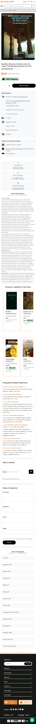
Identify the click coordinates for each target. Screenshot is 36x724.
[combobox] (18, 6)
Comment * (6, 492)
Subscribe (28, 663)
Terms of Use (20, 538)
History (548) (6, 605)
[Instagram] (18, 709)
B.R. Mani (27, 315)
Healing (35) (6, 592)
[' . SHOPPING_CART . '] (32, 1)
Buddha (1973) (7, 571)
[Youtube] (23, 709)
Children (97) (6, 578)
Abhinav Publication (20, 97)
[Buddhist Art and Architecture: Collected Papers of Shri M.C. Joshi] (29, 309)
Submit (9, 542)
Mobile (5, 528)
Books (6, 10)
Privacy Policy (29, 538)
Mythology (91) (7, 626)
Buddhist (10, 10)
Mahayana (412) (7, 619)
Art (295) (5, 558)
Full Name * (6, 506)
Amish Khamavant (12, 363)
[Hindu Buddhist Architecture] (11, 356)
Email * (5, 517)
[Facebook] (11, 709)
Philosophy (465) (7, 632)
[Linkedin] (20, 709)
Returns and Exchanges (14, 149)
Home (2, 10)
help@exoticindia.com (9, 435)
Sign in (25, 1)
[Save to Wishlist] (15, 69)
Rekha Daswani (11, 315)
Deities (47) (6, 585)
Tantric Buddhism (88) (9, 646)
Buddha (14, 10)
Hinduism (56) (7, 598)
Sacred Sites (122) (8, 639)
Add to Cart (23, 85)
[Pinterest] (16, 709)
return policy (6, 412)
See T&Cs (21, 168)
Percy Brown (29, 363)
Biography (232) (7, 564)
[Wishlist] (29, 1)
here (17, 443)
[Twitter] (13, 709)
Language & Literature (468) (11, 612)
